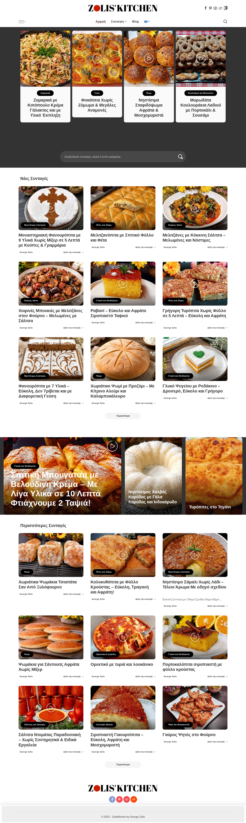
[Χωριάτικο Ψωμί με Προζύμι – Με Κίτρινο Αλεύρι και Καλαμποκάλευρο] (123, 359)
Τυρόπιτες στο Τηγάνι (210, 507)
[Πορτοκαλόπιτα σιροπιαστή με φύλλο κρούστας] (195, 637)
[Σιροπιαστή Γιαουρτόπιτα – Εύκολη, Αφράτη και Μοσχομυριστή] (123, 708)
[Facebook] (205, 8)
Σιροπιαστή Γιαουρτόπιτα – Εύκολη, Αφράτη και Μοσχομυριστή (117, 739)
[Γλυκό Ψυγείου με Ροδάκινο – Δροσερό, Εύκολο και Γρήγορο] (195, 359)
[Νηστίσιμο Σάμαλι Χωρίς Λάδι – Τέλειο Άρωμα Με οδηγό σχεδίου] (195, 555)
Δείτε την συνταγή (71, 252)
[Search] (225, 21)
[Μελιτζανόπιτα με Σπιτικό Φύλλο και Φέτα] (123, 208)
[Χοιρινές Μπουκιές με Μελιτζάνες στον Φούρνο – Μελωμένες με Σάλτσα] (51, 283)
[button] (120, 149)
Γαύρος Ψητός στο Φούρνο (189, 734)
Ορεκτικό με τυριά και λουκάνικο (122, 664)
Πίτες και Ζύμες (104, 225)
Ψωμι (149, 93)
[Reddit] (220, 8)
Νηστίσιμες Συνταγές (35, 225)
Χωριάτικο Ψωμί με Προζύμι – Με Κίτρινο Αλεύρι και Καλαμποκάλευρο (123, 391)
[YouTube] (215, 8)
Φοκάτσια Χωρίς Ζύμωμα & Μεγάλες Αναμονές (97, 105)
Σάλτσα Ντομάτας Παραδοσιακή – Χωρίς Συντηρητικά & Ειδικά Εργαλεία (50, 739)
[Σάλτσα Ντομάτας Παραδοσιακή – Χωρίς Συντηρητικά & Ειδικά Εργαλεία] (51, 708)
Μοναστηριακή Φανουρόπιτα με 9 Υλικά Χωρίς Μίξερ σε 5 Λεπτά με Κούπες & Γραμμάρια (50, 240)
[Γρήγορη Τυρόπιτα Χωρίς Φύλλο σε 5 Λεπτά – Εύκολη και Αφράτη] (195, 283)
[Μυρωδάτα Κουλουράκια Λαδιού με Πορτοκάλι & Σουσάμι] (201, 59)
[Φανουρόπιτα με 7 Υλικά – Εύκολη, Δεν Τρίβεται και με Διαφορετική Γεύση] (51, 359)
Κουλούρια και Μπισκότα (200, 93)
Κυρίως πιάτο (175, 225)
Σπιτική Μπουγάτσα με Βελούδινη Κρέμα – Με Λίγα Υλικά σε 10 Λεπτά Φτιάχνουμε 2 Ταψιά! (56, 488)
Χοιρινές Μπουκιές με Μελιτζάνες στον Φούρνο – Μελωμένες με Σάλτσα (50, 315)
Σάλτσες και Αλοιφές (34, 724)
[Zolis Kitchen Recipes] (123, 8)
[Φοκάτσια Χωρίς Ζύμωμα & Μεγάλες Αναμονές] (97, 59)
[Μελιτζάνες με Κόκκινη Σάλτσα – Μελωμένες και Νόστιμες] (195, 208)
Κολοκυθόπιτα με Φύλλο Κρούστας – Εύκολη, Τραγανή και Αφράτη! (120, 587)
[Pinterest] (210, 8)
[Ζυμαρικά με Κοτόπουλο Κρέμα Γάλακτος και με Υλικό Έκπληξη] (45, 59)
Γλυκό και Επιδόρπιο (107, 300)
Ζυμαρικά (45, 93)
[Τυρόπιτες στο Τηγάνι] (214, 476)
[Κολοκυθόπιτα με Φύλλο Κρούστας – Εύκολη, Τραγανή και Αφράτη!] (123, 555)
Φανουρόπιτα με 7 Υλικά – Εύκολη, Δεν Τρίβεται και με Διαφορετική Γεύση (45, 391)
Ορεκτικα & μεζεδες (106, 654)
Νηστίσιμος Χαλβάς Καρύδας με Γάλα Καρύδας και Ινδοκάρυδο (152, 497)
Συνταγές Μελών (104, 724)
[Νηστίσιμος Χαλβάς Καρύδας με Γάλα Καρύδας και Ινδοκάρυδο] (153, 476)
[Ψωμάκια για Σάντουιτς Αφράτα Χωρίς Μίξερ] (51, 637)
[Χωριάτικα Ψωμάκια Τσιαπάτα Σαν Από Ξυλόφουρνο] (51, 555)
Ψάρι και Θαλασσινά (178, 724)
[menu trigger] (24, 21)
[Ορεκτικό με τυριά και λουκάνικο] (123, 637)
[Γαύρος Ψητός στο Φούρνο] (195, 708)
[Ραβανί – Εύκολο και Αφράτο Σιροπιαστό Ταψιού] (123, 283)
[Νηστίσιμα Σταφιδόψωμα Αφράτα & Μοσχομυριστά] (149, 59)
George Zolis (26, 252)
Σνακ (97, 93)
